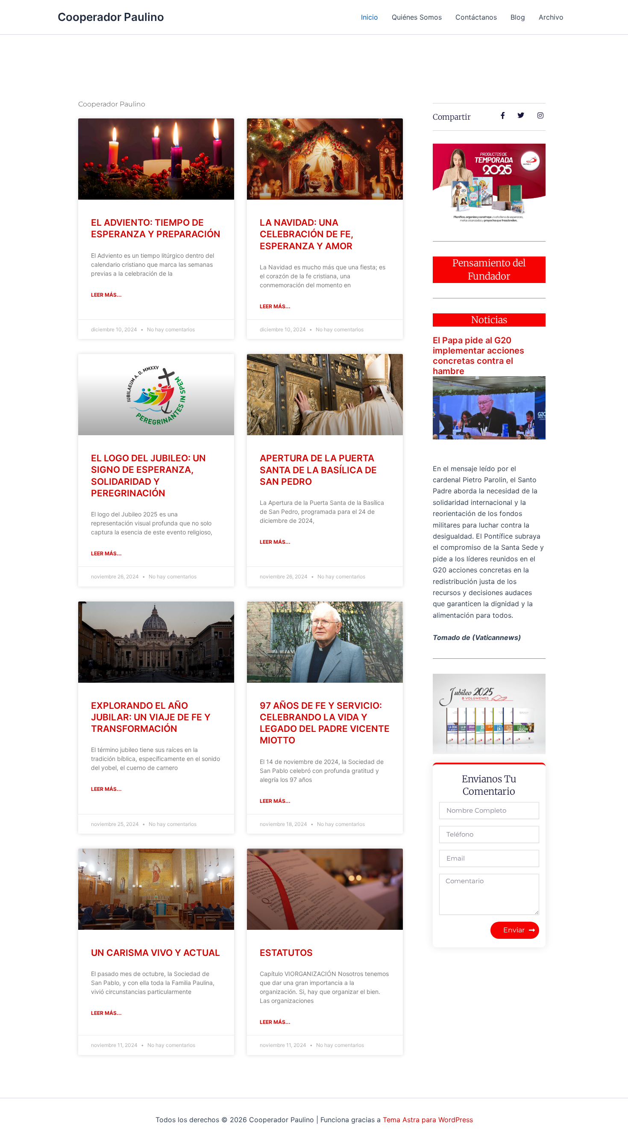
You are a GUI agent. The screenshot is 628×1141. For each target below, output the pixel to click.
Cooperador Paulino (111, 17)
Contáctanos (476, 17)
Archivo (551, 17)
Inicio (369, 17)
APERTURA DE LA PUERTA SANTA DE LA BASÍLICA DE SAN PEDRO (318, 470)
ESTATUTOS (286, 952)
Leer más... (106, 295)
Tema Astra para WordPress (428, 1119)
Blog (518, 17)
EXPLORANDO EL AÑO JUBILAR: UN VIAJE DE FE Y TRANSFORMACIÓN (151, 717)
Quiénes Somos (417, 17)
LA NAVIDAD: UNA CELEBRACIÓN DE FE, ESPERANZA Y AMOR (306, 234)
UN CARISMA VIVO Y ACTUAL (155, 952)
